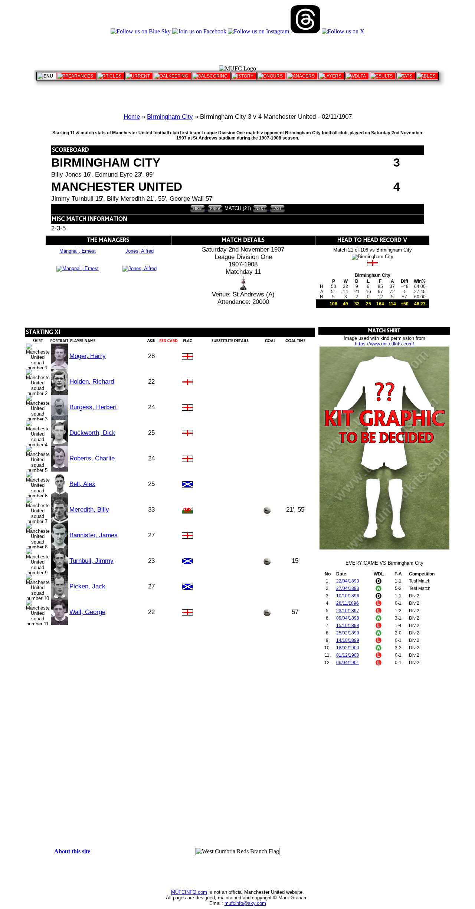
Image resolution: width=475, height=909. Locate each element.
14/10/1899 (347, 640)
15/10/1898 (347, 625)
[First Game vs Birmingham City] (198, 208)
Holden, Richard (91, 381)
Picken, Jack (87, 586)
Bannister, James (93, 535)
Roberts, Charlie (92, 458)
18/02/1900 (347, 647)
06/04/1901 (347, 662)
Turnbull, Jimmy (91, 560)
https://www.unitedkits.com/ (384, 344)
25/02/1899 (347, 633)
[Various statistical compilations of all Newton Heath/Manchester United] (405, 76)
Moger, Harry (87, 356)
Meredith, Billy (89, 509)
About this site (72, 851)
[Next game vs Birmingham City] (260, 208)
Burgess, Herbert (93, 407)
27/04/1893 (347, 588)
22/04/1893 (347, 581)
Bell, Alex (82, 484)
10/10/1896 (347, 595)
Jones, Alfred (139, 251)
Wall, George (87, 612)
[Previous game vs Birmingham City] (214, 208)
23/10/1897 (347, 610)
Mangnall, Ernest (77, 251)
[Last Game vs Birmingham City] (276, 208)
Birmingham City (170, 116)
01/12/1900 (347, 655)
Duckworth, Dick (92, 432)
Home (132, 116)
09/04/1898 (347, 618)
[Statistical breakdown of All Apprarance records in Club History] (76, 76)
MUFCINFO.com (189, 892)
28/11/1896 (347, 603)
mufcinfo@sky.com (245, 903)
